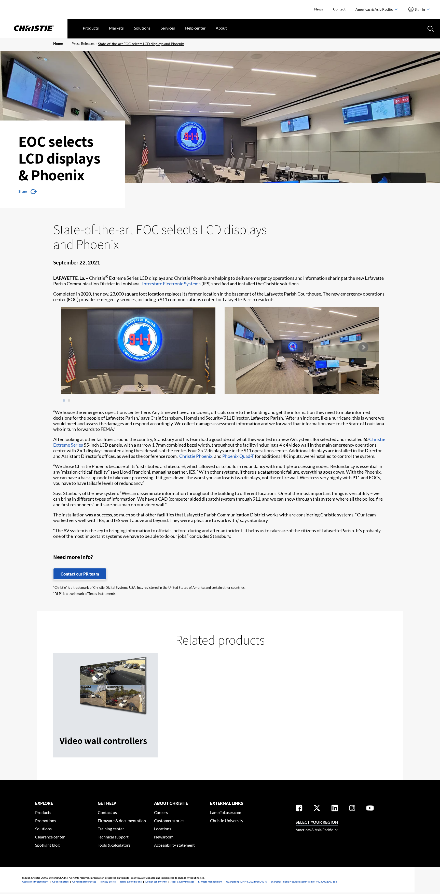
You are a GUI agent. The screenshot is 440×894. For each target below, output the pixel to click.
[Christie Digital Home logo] (34, 28)
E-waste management (210, 881)
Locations (162, 828)
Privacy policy (108, 881)
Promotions (45, 820)
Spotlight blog (47, 845)
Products (91, 27)
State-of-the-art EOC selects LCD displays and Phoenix (141, 44)
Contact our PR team (80, 573)
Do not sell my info (156, 881)
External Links (226, 803)
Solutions (142, 27)
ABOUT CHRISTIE (171, 803)
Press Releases (83, 43)
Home (58, 43)
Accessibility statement (174, 845)
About (221, 27)
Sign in (420, 9)
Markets (116, 27)
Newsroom (163, 836)
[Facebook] (299, 809)
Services (168, 27)
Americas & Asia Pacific (374, 9)
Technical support (113, 836)
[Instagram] (352, 809)
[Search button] (430, 28)
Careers (161, 812)
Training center (111, 828)
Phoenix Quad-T (238, 456)
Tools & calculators (114, 845)
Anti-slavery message (182, 881)
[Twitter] (316, 809)
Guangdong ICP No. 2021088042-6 (246, 881)
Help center (195, 27)
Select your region (317, 822)
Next (363, 347)
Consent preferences (84, 881)
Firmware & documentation (122, 820)
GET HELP (107, 803)
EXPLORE (44, 803)
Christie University (226, 820)
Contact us (107, 812)
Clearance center (50, 836)
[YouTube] (370, 809)
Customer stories (169, 820)
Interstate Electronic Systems (171, 283)
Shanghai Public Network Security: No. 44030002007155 (304, 881)
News (318, 9)
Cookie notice (60, 881)
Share (22, 191)
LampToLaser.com (225, 812)
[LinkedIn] (334, 809)
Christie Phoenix (195, 456)
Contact (339, 9)
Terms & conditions (131, 881)
